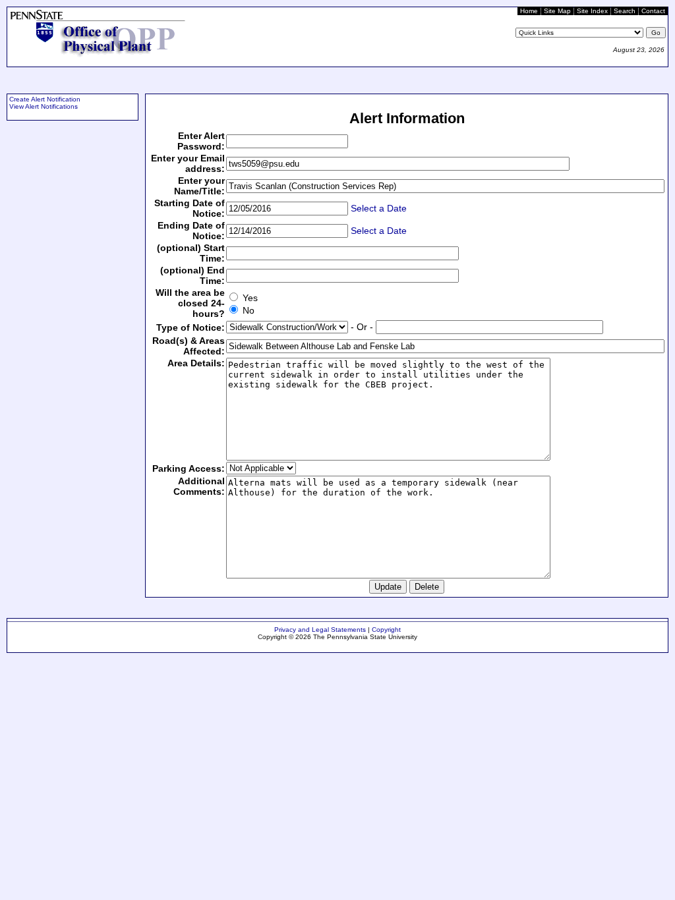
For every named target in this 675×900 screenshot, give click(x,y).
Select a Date (379, 208)
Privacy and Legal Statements (320, 629)
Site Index (592, 10)
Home (529, 10)
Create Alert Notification (44, 99)
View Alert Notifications (43, 106)
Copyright (386, 629)
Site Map (557, 10)
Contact (653, 10)
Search (624, 10)
